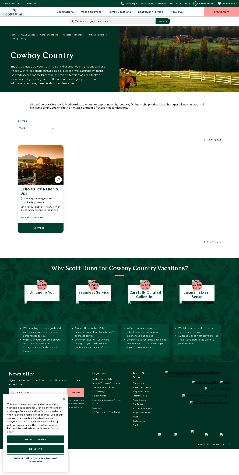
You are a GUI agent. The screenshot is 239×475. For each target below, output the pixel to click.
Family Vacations (120, 11)
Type (22, 128)
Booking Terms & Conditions (106, 383)
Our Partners (139, 404)
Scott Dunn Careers (142, 408)
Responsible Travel (142, 412)
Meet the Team (140, 395)
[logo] (17, 11)
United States (11, 3)
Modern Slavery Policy (102, 378)
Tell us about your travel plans (91, 21)
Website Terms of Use (103, 387)
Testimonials (139, 420)
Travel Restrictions (142, 387)
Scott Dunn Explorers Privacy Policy (106, 401)
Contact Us (138, 383)
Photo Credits (139, 399)
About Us (176, 11)
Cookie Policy (98, 391)
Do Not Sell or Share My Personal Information (35, 460)
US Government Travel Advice (107, 412)
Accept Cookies (35, 439)
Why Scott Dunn (141, 391)
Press (135, 416)
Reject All (35, 448)
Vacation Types (91, 11)
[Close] (64, 399)
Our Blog (137, 425)
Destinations (65, 11)
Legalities (97, 407)
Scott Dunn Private (150, 11)
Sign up (76, 392)
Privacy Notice (99, 395)
